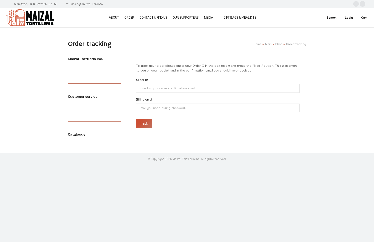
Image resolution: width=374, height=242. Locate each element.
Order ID (142, 80)
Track (144, 123)
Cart (364, 17)
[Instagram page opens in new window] (356, 4)
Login (349, 17)
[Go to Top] (367, 235)
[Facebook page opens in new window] (362, 4)
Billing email (144, 99)
